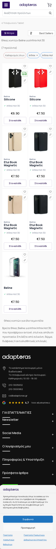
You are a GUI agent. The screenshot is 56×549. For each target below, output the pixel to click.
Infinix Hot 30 (13, 106)
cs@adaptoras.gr (18, 395)
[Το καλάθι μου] (49, 5)
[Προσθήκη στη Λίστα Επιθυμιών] (25, 66)
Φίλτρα (10, 33)
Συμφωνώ (28, 519)
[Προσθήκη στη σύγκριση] (25, 80)
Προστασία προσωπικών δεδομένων (8, 540)
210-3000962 (16, 389)
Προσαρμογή (28, 527)
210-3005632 (16, 385)
